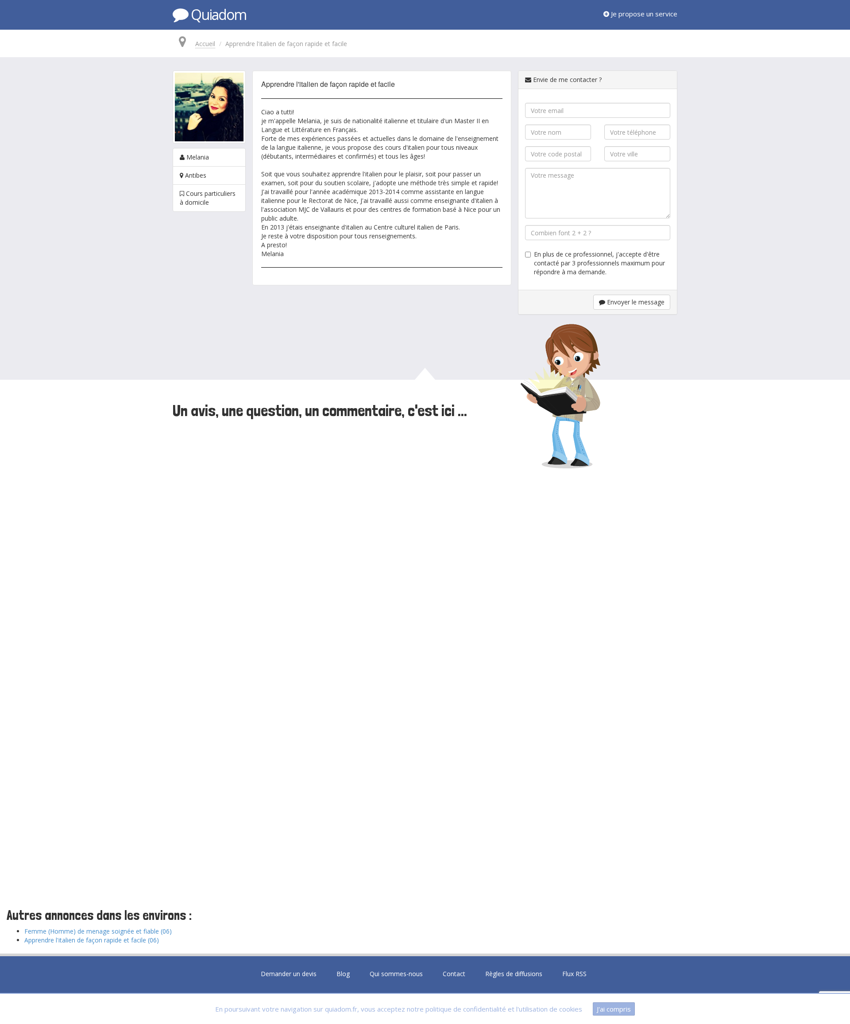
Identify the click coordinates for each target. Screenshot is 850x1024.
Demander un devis (289, 973)
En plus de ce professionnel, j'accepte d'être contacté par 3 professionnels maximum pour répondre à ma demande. (599, 263)
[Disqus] (425, 543)
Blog (343, 973)
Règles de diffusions (513, 973)
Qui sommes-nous (396, 973)
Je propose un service (643, 13)
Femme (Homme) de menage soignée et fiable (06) (98, 931)
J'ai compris (614, 1009)
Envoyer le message (635, 302)
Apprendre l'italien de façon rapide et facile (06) (91, 940)
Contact (454, 973)
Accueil (205, 43)
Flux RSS (574, 973)
